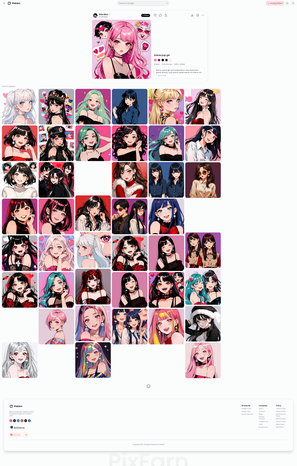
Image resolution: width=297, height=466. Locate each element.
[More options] (203, 15)
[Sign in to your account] (293, 3)
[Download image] (192, 15)
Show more (162, 75)
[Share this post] (166, 15)
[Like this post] (155, 15)
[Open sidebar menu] (4, 3)
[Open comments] (160, 15)
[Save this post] (197, 15)
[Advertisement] (179, 35)
